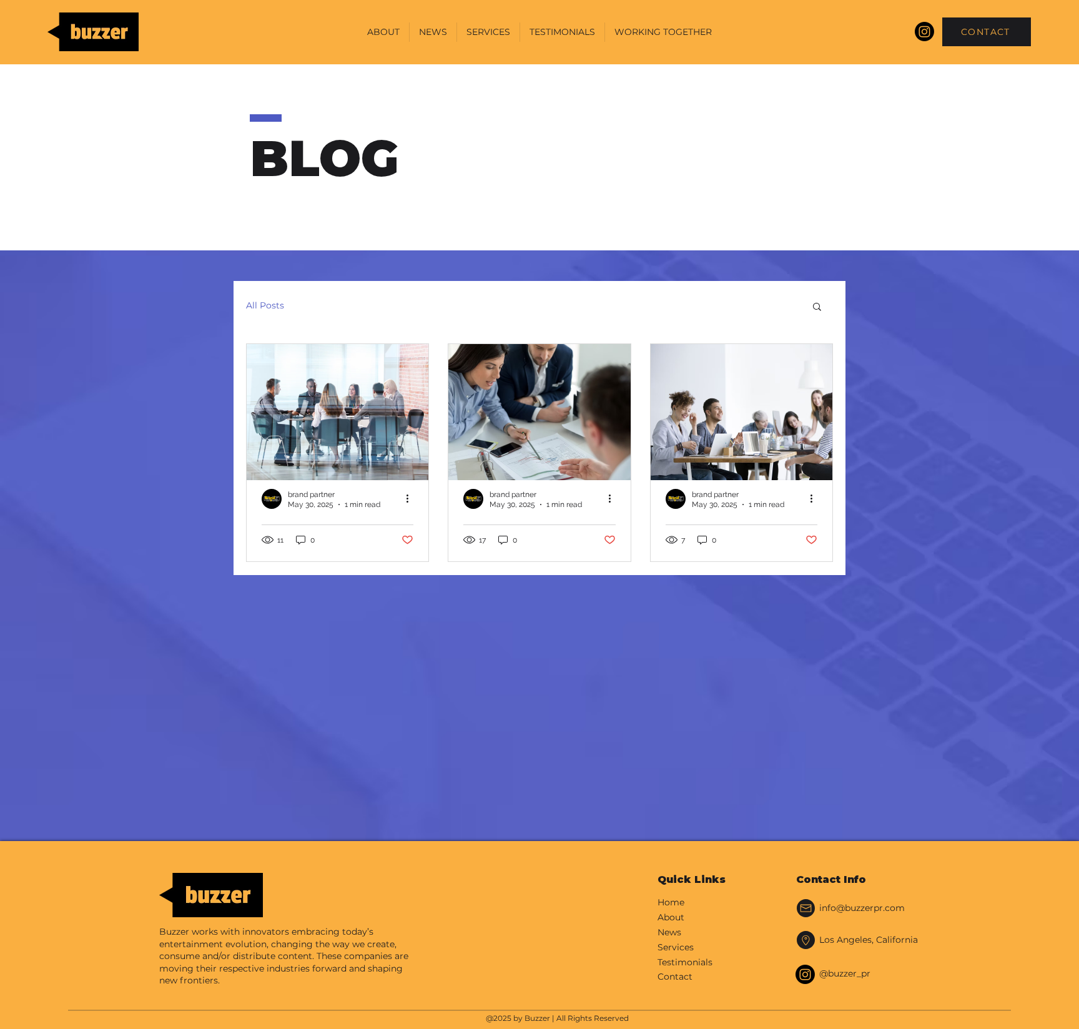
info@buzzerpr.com (862, 907)
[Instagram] (924, 31)
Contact (675, 976)
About (671, 917)
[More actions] (411, 498)
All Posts (265, 305)
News (669, 932)
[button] (817, 307)
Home (671, 902)
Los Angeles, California (868, 939)
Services (676, 947)
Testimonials (685, 962)
